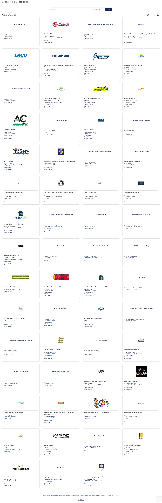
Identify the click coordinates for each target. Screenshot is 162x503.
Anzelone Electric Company (53, 34)
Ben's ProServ (8, 161)
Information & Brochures (106, 495)
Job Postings (92, 495)
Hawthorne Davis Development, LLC (95, 287)
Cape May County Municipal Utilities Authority (58, 192)
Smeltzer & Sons (9, 445)
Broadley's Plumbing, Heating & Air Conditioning (59, 161)
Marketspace (85, 495)
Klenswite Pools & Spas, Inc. (133, 65)
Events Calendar (62, 495)
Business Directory (47, 495)
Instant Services (89, 65)
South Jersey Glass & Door (133, 445)
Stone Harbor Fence (10, 477)
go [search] (109, 9)
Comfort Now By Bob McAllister (14, 224)
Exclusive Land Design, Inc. (12, 287)
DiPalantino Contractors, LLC (13, 255)
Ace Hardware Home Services (93, 98)
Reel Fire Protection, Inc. (132, 349)
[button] (3, 15)
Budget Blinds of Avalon (132, 161)
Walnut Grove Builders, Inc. (52, 98)
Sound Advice (48, 445)
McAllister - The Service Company (14, 318)
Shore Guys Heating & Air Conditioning (96, 412)
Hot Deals (68, 495)
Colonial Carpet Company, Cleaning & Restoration (140, 34)
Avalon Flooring (89, 129)
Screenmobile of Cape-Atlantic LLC (95, 381)
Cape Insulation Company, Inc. (13, 192)
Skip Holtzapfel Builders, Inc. (133, 412)
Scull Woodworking (130, 381)
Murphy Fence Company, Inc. (93, 318)
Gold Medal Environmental (52, 287)
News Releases (54, 495)
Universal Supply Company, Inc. (94, 477)
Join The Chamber (115, 495)
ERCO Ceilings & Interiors (12, 65)
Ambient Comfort (9, 129)
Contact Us (97, 495)
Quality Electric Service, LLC (53, 349)
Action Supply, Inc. (130, 98)
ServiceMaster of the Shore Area (14, 412)
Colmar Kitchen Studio (131, 192)
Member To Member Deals (76, 495)
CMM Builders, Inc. (90, 192)
